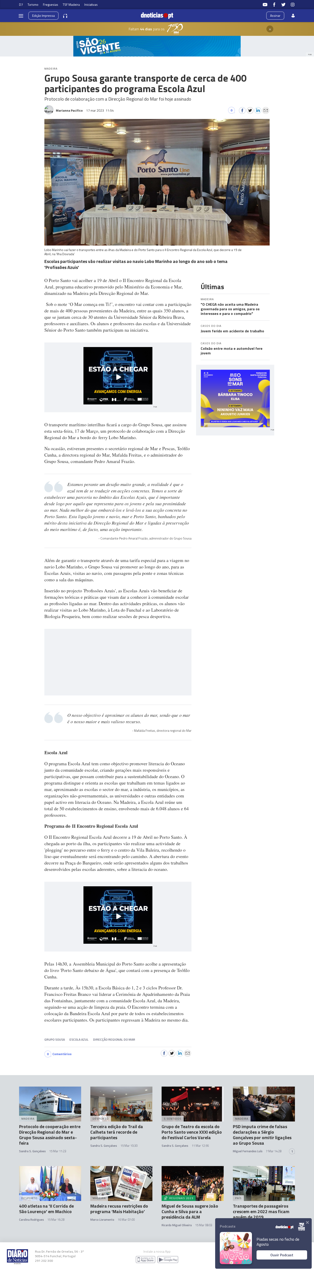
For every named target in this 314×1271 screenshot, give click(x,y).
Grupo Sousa (54, 1039)
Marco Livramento (102, 1219)
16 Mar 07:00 (126, 1219)
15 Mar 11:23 (57, 1151)
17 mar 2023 (100, 110)
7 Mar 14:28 (273, 1151)
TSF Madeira (71, 4)
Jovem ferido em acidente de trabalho (232, 331)
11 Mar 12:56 (200, 1145)
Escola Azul (78, 1039)
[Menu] (21, 15)
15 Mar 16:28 (55, 1219)
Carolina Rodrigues (31, 1219)
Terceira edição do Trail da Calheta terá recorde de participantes (116, 1132)
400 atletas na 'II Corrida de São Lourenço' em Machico (46, 1208)
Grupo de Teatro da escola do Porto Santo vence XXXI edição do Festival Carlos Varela (192, 1132)
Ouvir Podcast (281, 1255)
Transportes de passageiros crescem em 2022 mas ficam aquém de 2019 (261, 1211)
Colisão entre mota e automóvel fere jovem (232, 351)
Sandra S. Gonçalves (32, 1151)
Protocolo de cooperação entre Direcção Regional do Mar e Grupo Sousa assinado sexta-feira (49, 1135)
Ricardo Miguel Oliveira (177, 1225)
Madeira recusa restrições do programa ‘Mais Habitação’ (119, 1208)
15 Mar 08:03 (203, 1225)
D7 (21, 4)
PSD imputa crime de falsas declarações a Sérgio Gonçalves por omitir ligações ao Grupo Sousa (262, 1135)
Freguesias (50, 4)
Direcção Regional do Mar (114, 1039)
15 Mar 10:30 (128, 1145)
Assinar (275, 15)
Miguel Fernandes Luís (248, 1151)
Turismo (33, 4)
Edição (43, 15)
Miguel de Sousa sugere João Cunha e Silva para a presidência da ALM (190, 1211)
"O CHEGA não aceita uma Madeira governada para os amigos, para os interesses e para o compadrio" (230, 309)
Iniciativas (91, 4)
